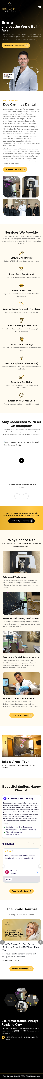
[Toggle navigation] (39, 7)
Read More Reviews (20, 891)
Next (40, 942)
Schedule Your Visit (14, 169)
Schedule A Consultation (14, 45)
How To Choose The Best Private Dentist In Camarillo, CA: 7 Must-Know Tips (21, 947)
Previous (2, 942)
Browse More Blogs (20, 969)
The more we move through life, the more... (21, 485)
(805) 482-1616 (20, 1031)
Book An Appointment (20, 521)
